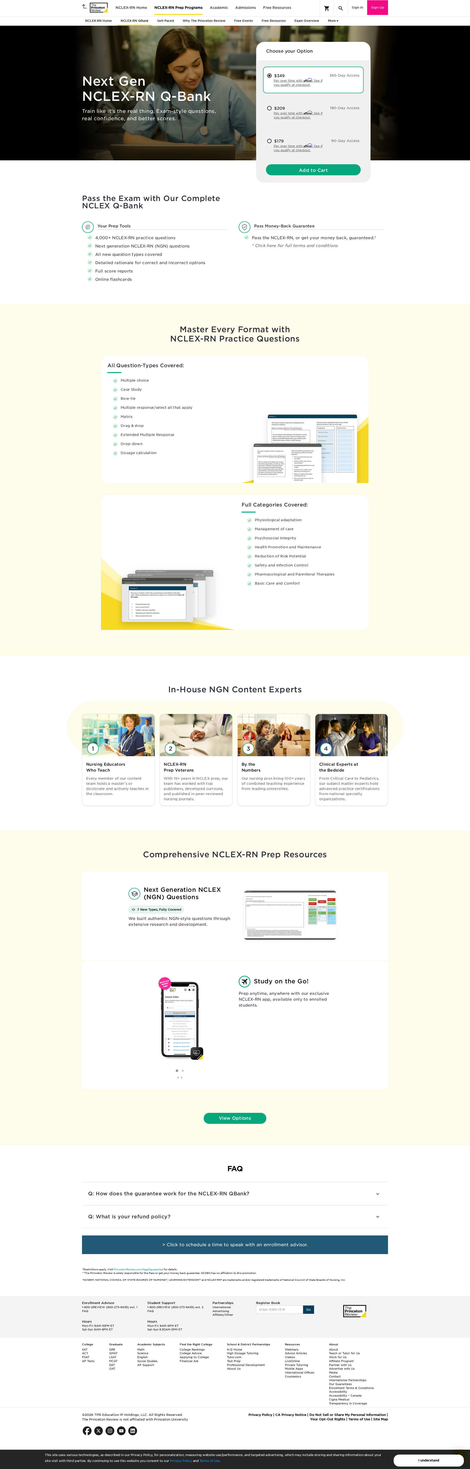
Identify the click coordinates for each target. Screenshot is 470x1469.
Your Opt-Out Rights (327, 1419)
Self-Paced (165, 21)
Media (333, 1372)
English (142, 1357)
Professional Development (246, 1365)
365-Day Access (344, 75)
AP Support (145, 1365)
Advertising (220, 1311)
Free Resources (277, 8)
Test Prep (234, 1361)
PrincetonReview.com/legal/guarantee (138, 1269)
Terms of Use (210, 1461)
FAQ (85, 1311)
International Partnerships (347, 1380)
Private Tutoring (296, 1365)
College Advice (191, 1353)
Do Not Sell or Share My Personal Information (347, 1415)
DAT (112, 1365)
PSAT (85, 1357)
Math (140, 1349)
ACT (85, 1353)
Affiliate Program (341, 1361)
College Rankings (192, 1349)
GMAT (113, 1353)
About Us (234, 1368)
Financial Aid (189, 1361)
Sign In (357, 7)
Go (308, 1309)
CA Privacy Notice (290, 1415)
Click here (266, 245)
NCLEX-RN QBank (134, 21)
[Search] (341, 8)
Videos (290, 1357)
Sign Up (377, 7)
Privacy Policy (181, 1461)
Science (142, 1353)
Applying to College (194, 1357)
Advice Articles (296, 1353)
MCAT (113, 1361)
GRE (112, 1349)
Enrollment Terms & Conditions (351, 1388)
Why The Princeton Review (204, 21)
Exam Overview (306, 21)
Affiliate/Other (222, 1314)
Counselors (293, 1376)
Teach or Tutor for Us (344, 1353)
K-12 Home (234, 1349)
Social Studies (147, 1361)
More (332, 21)
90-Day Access (345, 141)
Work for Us (338, 1357)
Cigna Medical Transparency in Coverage (348, 1401)
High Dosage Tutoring (242, 1353)
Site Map (380, 1419)
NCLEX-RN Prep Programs (178, 8)
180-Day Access (345, 108)
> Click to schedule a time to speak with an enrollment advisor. (235, 1244)
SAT (84, 1349)
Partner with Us (340, 1365)
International (221, 1307)
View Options (235, 1118)
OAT (112, 1368)
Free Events (243, 21)
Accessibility (338, 1391)
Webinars (291, 1349)
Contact (335, 1376)
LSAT (112, 1357)
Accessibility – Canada (345, 1395)
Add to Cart (313, 170)
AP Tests (88, 1361)
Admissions (245, 8)
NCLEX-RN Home (131, 8)
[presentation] (178, 1077)
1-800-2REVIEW (109, 1307)
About (333, 1349)
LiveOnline (292, 1361)
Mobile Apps (294, 1368)
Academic (219, 8)
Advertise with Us (342, 1368)
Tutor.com (234, 1357)
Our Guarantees (340, 1384)
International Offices (299, 1372)
